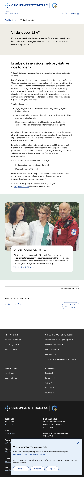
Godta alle (21, 468)
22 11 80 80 (9, 461)
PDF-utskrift (72, 305)
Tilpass (52, 468)
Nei (19, 304)
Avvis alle (37, 468)
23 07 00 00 (10, 452)
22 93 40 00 (10, 443)
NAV (15, 186)
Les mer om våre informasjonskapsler (29, 454)
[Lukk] (78, 442)
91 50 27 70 (9, 424)
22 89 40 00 (10, 434)
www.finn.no (23, 186)
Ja (9, 304)
